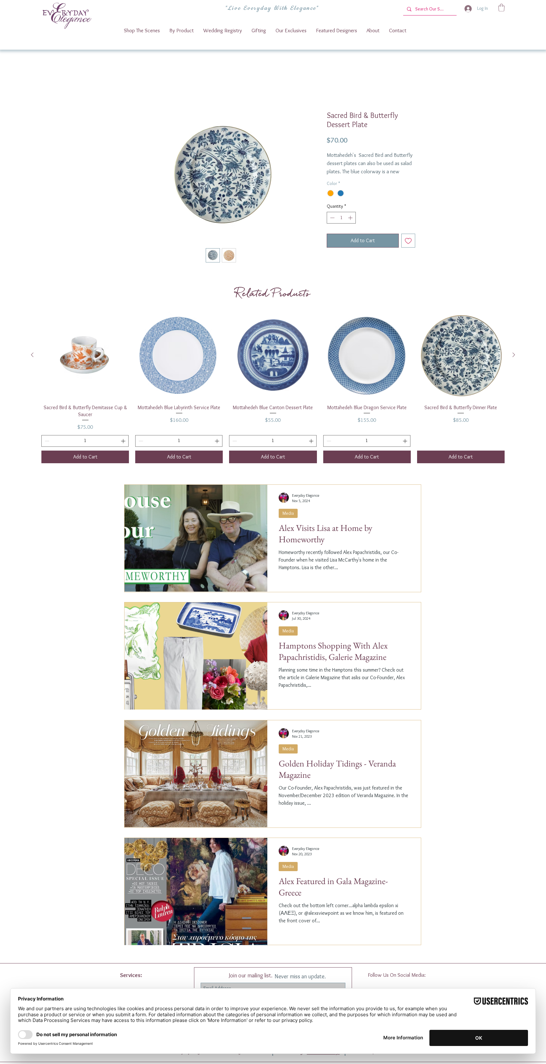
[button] (501, 7)
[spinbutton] (341, 225)
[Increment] (351, 225)
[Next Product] (514, 362)
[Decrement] (332, 225)
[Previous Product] (32, 362)
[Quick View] (85, 363)
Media (288, 521)
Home (137, 89)
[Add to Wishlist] (408, 249)
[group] (273, 395)
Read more (337, 180)
